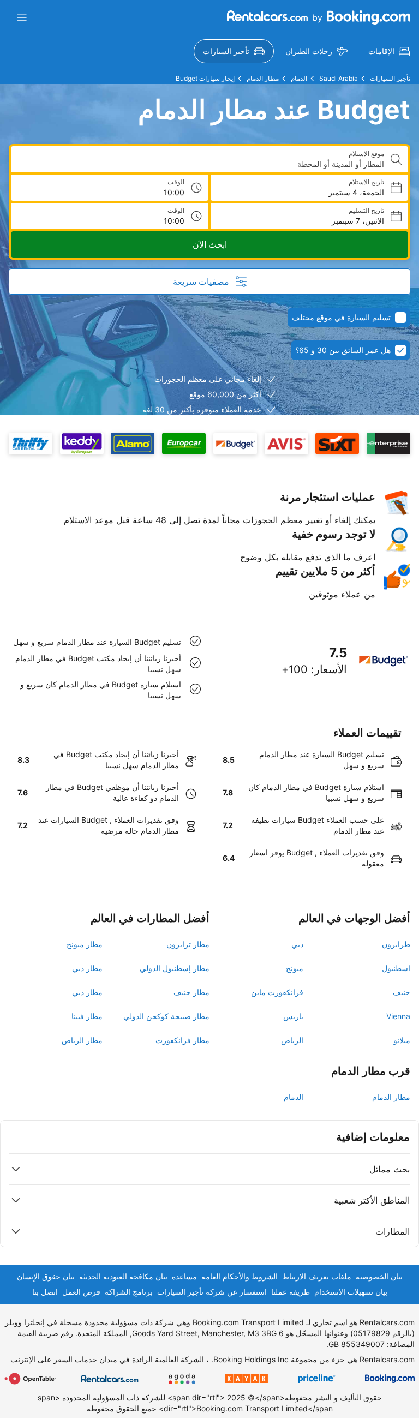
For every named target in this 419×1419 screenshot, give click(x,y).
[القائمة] (22, 17)
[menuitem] (389, 51)
